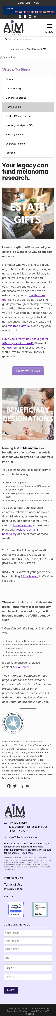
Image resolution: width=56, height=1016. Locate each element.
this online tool (22, 525)
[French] (25, 12)
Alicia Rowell (29, 576)
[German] (29, 12)
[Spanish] (45, 12)
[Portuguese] (53, 12)
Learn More (28, 853)
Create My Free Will (28, 370)
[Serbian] (41, 12)
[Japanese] (37, 12)
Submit (11, 989)
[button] (49, 26)
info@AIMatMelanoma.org (23, 837)
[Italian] (33, 12)
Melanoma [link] (30, 448)
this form (12, 347)
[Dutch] (21, 12)
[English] (16, 12)
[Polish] (49, 12)
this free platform (19, 326)
